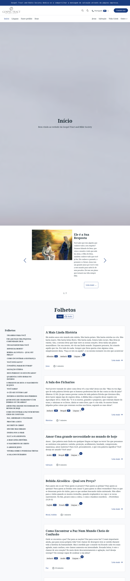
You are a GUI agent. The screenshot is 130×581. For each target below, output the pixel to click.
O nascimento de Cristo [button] (18, 443)
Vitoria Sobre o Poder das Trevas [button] (22, 451)
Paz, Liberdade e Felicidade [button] (19, 418)
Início (6, 18)
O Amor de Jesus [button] (14, 447)
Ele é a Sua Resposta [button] (16, 436)
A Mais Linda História (61, 332)
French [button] (63, 505)
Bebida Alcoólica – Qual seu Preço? (71, 481)
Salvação (102, 18)
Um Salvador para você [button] (18, 345)
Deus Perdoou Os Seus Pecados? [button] (21, 373)
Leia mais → (91, 285)
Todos (60, 316)
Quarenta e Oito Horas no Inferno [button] (19, 378)
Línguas (15, 18)
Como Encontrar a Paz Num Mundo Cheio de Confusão (77, 532)
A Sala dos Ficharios (60, 382)
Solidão (54, 515)
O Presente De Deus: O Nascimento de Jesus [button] (22, 384)
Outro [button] (123, 18)
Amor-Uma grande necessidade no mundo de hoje (81, 436)
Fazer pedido (26, 18)
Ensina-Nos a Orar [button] (15, 433)
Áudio (69, 316)
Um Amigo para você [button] (16, 335)
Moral (48, 515)
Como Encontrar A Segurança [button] (21, 358)
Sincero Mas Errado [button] (16, 429)
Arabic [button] (51, 455)
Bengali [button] (65, 411)
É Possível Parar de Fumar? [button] (19, 366)
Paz (47, 568)
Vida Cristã (113, 18)
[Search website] (82, 10)
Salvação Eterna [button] (15, 369)
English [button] (51, 505)
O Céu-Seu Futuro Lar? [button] (17, 392)
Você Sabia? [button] (12, 389)
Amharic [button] (65, 356)
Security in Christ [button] (15, 425)
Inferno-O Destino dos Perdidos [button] (22, 396)
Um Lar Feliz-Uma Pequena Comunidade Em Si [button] (18, 340)
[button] (25, 260)
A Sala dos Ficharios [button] (16, 454)
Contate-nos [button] (120, 10)
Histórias (49, 420)
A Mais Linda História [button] (17, 440)
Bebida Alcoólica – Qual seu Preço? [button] (20, 353)
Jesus (94, 18)
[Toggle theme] (87, 10)
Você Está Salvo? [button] (15, 362)
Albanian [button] (52, 356)
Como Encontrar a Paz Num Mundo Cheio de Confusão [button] (22, 413)
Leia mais (116, 360)
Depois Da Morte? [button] (15, 349)
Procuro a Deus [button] (14, 422)
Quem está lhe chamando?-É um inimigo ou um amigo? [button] (21, 401)
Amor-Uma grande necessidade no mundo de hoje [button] (22, 407)
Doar (37, 18)
